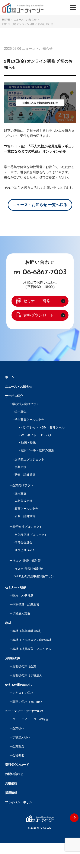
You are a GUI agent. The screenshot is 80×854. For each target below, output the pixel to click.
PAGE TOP (74, 817)
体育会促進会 (23, 542)
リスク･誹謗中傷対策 (26, 560)
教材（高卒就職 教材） (27, 631)
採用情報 (11, 792)
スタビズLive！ (25, 550)
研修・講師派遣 (25, 474)
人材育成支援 (23, 501)
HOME (6, 19)
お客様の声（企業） (25, 666)
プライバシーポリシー (20, 802)
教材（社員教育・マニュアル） (33, 649)
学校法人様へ (21, 737)
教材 (8, 622)
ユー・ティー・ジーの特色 (30, 719)
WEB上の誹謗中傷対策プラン (34, 576)
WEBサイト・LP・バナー (38, 435)
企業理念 (18, 746)
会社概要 (18, 755)
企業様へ (18, 728)
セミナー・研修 (36, 301)
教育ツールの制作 (26, 508)
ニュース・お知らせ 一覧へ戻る (40, 205)
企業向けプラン (22, 485)
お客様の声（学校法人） (28, 675)
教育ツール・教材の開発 (37, 450)
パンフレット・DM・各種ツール (42, 427)
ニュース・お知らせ (24, 19)
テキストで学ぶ (22, 693)
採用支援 (20, 493)
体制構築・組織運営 (25, 604)
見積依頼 (11, 783)
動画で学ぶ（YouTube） (28, 701)
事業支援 (20, 467)
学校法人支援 (21, 613)
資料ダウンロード (38, 315)
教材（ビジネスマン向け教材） (33, 640)
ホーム (9, 377)
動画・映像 (28, 442)
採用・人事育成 (22, 595)
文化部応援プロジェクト (31, 535)
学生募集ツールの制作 (29, 419)
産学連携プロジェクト (27, 526)
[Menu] (73, 7)
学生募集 (20, 412)
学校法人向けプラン (25, 404)
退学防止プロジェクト (29, 459)
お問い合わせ (14, 774)
